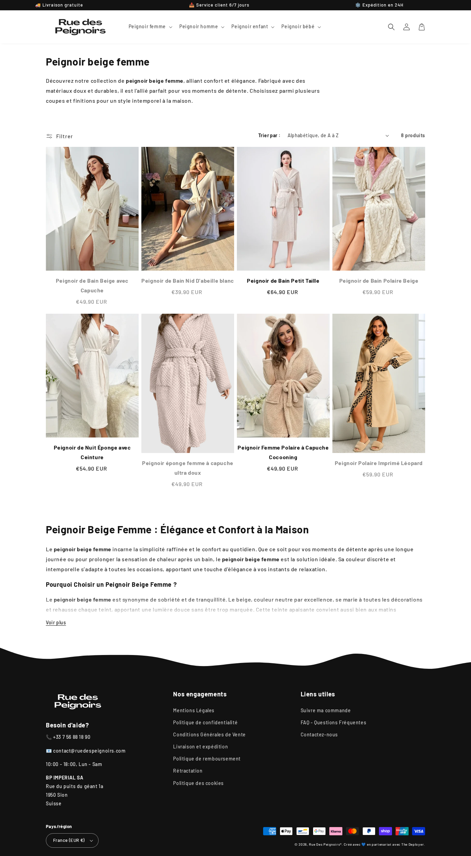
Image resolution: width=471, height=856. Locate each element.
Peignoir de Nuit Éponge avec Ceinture (92, 452)
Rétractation (187, 771)
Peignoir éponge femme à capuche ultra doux (187, 468)
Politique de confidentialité (205, 722)
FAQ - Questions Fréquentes (334, 722)
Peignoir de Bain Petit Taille (283, 280)
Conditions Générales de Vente (209, 734)
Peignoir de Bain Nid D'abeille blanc (187, 280)
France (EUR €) (69, 840)
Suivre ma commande (326, 710)
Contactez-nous (319, 734)
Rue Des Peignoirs (324, 844)
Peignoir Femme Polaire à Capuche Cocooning (283, 452)
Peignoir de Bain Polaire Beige (379, 280)
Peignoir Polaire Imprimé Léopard (379, 463)
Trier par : (269, 135)
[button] (149, 26)
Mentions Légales (193, 710)
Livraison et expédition (200, 746)
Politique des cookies (198, 783)
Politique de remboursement (207, 759)
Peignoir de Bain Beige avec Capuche (92, 285)
